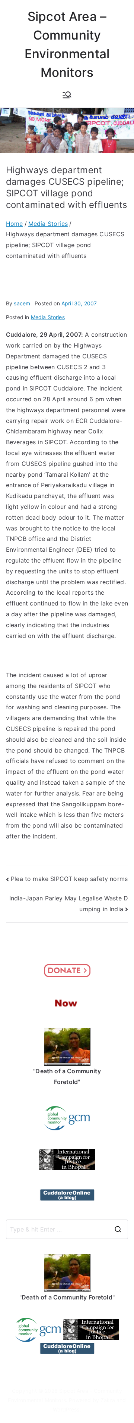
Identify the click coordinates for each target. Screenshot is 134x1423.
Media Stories (48, 317)
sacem (22, 303)
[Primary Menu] (67, 95)
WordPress (66, 1409)
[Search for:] (67, 1229)
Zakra (107, 1400)
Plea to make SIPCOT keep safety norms (69, 878)
